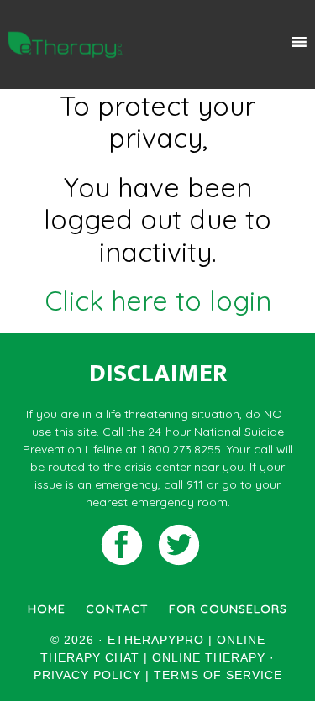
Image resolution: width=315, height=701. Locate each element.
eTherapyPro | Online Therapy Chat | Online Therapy (66, 44)
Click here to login (158, 300)
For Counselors (228, 609)
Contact (117, 609)
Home (47, 609)
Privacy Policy (87, 675)
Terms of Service (218, 675)
